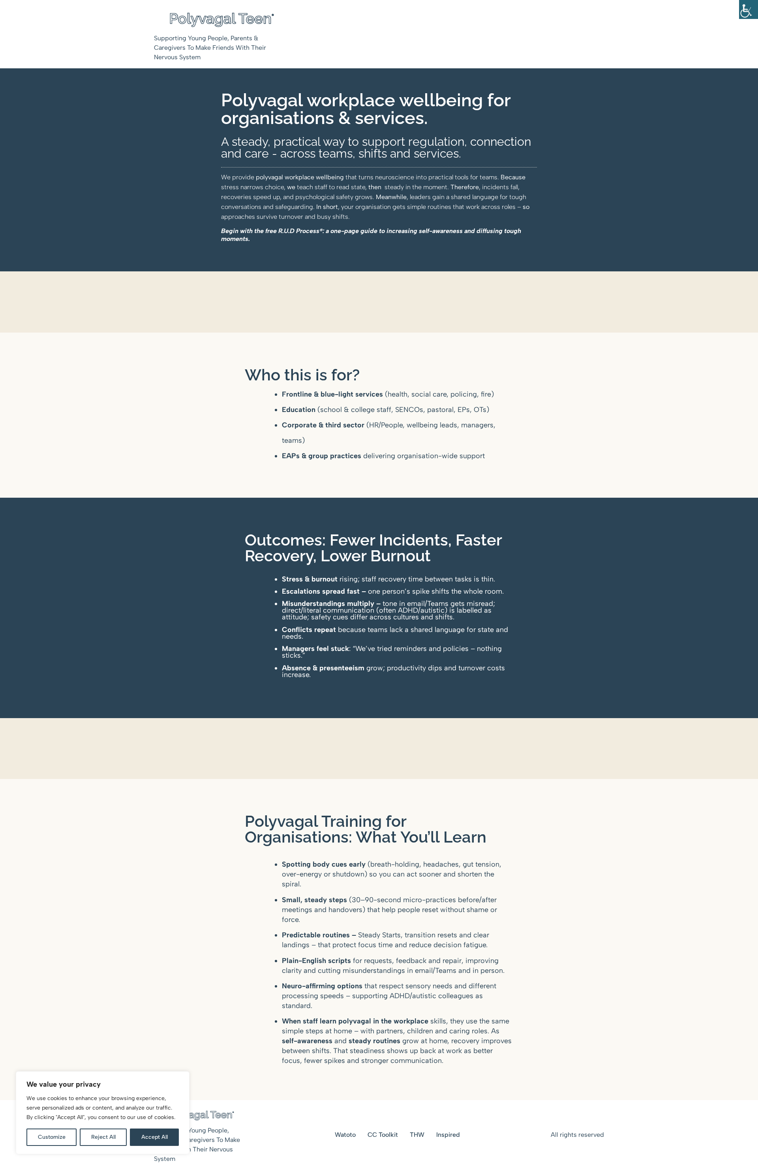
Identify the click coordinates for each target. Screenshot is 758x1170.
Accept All (154, 1137)
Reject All (103, 1137)
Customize (52, 1137)
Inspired (448, 1134)
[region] (103, 1112)
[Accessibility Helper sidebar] (748, 9)
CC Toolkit (383, 1134)
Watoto (345, 1134)
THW (417, 1134)
